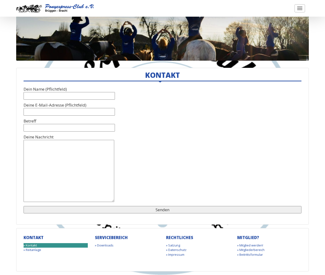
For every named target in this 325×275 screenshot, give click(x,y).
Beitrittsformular (251, 254)
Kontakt (31, 245)
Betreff (30, 121)
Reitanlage (33, 250)
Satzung (174, 245)
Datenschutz (177, 250)
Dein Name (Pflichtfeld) (45, 89)
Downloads (105, 245)
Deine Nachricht (39, 137)
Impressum (176, 254)
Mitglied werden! (251, 245)
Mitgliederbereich (252, 250)
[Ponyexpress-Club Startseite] (55, 8)
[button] (300, 8)
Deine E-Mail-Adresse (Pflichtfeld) (55, 105)
